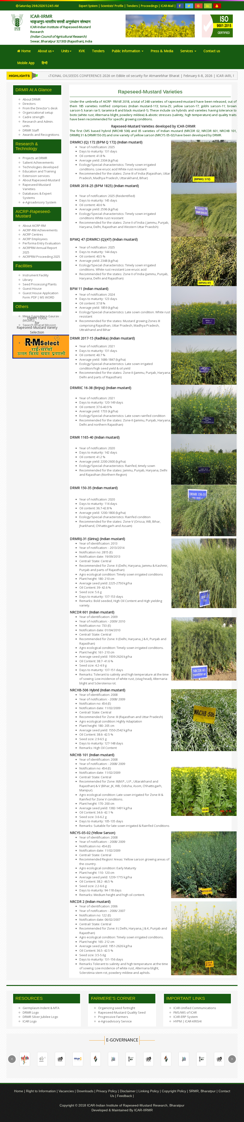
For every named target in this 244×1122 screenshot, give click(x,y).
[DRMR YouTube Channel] (217, 6)
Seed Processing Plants (40, 284)
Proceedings (149, 6)
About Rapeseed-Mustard (41, 180)
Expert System (88, 6)
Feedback (124, 1096)
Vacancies (67, 1091)
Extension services (36, 176)
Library (28, 280)
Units (65, 51)
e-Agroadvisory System (39, 202)
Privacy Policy (107, 1091)
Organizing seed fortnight (116, 1008)
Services (187, 51)
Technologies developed (40, 167)
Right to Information (41, 1091)
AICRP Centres (33, 234)
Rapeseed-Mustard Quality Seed (122, 1012)
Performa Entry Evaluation (42, 243)
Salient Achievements (38, 162)
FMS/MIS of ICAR (185, 1012)
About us (45, 51)
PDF (34, 297)
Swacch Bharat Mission (39, 325)
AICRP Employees (35, 239)
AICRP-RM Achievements (40, 230)
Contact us (211, 51)
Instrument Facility (36, 275)
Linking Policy (149, 1091)
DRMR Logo (31, 1012)
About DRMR (32, 99)
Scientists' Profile (112, 6)
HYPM (177, 1021)
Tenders (132, 6)
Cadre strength (33, 117)
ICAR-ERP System (185, 1017)
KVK (82, 51)
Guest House (32, 288)
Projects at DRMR (35, 158)
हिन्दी (44, 63)
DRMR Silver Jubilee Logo (40, 1017)
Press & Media (162, 51)
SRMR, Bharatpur (202, 1091)
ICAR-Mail (167, 6)
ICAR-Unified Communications (194, 1008)
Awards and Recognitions (41, 134)
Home (25, 51)
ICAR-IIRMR (143, 1110)
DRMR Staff (31, 130)
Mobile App (26, 63)
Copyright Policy (174, 1091)
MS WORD (46, 297)
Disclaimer (128, 1091)
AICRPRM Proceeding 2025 (41, 256)
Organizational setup (38, 112)
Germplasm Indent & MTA (41, 1008)
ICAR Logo (30, 1021)
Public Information (126, 51)
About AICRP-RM (34, 225)
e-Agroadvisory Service (115, 1021)
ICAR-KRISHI (193, 1021)
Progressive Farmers (113, 1017)
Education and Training (39, 171)
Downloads (85, 1091)
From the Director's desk (40, 108)
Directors (29, 103)
